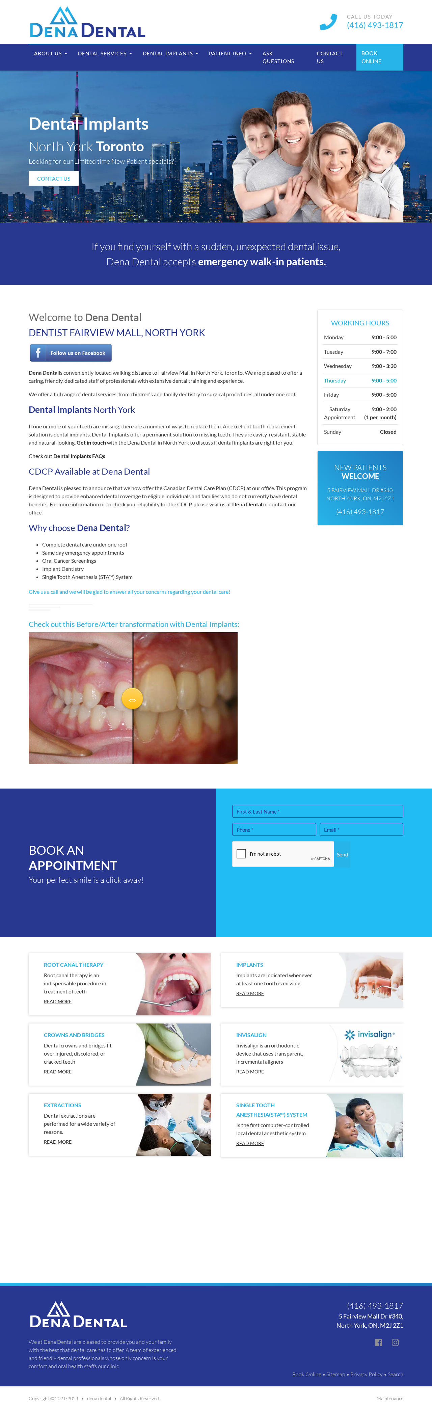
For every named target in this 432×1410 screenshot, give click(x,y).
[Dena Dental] (88, 22)
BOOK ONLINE (371, 57)
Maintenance (390, 1398)
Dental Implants (168, 53)
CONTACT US (53, 178)
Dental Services (103, 53)
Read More (58, 1001)
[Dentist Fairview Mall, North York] (71, 352)
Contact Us (330, 57)
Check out (67, 456)
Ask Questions (278, 57)
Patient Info (228, 53)
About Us (48, 53)
